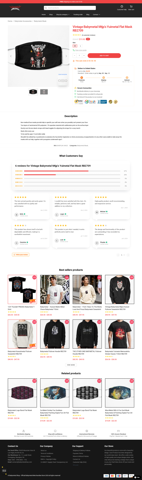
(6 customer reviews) (88, 35)
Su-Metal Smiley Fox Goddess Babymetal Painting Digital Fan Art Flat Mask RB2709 (54, 412)
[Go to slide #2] (44, 92)
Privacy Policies (46, 456)
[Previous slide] (11, 56)
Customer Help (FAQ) (79, 462)
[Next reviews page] (128, 255)
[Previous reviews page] (118, 255)
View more (71, 365)
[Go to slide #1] (33, 92)
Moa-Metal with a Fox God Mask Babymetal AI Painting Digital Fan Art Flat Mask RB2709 (118, 412)
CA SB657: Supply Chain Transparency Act (54, 462)
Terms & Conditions (47, 453)
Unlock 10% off (4, 471)
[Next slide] (66, 56)
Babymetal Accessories (23, 21)
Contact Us (76, 459)
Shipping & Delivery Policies (81, 450)
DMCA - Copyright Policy (48, 459)
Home (10, 21)
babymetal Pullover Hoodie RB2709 (53, 351)
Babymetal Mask (40, 21)
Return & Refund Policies (81, 456)
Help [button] (138, 477)
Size (74, 42)
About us (43, 450)
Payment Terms (78, 453)
